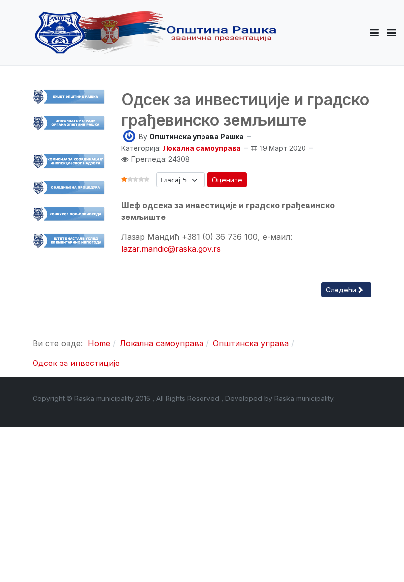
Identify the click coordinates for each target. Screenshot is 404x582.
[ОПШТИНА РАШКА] (155, 32)
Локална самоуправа (202, 148)
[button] (374, 32)
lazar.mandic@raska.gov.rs (171, 249)
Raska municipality (303, 398)
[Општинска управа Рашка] (129, 135)
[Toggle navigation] (391, 32)
